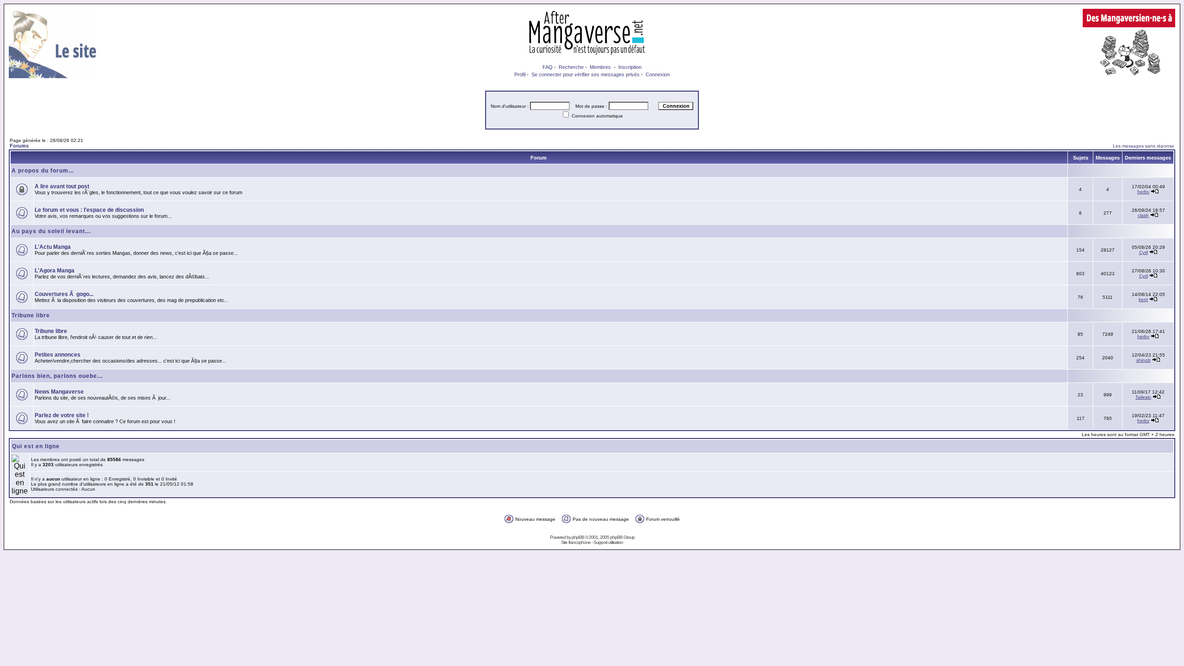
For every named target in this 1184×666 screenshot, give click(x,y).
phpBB (578, 537)
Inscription (629, 67)
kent (1143, 299)
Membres (600, 67)
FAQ (548, 67)
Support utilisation (608, 542)
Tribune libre (31, 315)
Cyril (1143, 252)
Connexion (658, 74)
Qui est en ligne (36, 446)
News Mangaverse (59, 391)
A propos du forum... (43, 170)
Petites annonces (57, 355)
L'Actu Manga (53, 247)
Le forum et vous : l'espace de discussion (89, 210)
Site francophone (576, 542)
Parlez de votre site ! (62, 415)
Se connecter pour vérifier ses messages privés (585, 74)
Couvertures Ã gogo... (64, 294)
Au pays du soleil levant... (51, 231)
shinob (1143, 360)
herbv (1143, 191)
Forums (19, 145)
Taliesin (1143, 397)
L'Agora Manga (54, 270)
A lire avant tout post (62, 186)
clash (1143, 215)
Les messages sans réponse (1143, 145)
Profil (519, 74)
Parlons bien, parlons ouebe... (57, 376)
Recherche (571, 67)
